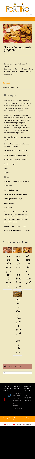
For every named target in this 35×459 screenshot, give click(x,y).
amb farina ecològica (19, 69)
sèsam (28, 71)
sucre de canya (9, 74)
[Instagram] (9, 395)
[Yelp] (5, 399)
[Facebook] (5, 395)
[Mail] (9, 399)
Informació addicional (10, 87)
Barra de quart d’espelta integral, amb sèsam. (18, 326)
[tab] (17, 83)
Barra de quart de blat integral (18, 271)
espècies (7, 71)
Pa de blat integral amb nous (8, 271)
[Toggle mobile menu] (31, 15)
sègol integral (20, 71)
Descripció (6, 83)
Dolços (15, 64)
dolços (29, 69)
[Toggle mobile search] (27, 15)
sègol (13, 71)
